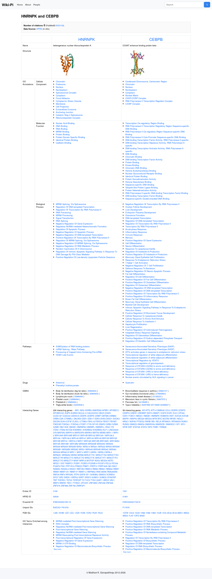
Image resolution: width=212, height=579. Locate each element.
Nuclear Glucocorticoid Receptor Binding (143, 173)
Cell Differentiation (133, 243)
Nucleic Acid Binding (65, 123)
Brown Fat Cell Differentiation (138, 299)
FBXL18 (91, 421)
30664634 (92, 390)
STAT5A (136, 426)
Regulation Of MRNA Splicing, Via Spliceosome (77, 240)
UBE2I (106, 480)
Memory (129, 237)
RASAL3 (65, 468)
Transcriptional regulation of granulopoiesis (144, 363)
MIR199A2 (114, 440)
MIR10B (84, 435)
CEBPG (126, 413)
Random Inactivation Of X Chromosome (74, 248)
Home (20, 4)
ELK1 (175, 413)
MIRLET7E (90, 457)
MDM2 (103, 432)
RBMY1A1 (64, 471)
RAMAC (56, 468)
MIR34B (97, 449)
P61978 (65, 507)
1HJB (158, 512)
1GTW (125, 512)
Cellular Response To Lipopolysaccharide (143, 315)
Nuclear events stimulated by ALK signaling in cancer (149, 377)
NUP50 (133, 421)
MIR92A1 (57, 454)
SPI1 (183, 424)
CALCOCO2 (92, 413)
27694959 (160, 393)
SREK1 (67, 477)
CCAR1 (107, 413)
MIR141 (82, 438)
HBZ (62, 426)
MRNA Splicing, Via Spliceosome (71, 204)
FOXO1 (132, 415)
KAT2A (178, 415)
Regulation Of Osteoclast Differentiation (143, 285)
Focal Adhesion (63, 98)
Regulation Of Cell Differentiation (140, 276)
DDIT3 (149, 413)
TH (83, 480)
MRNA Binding (62, 131)
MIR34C (105, 449)
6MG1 (180, 512)
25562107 (162, 390)
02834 (56, 496)
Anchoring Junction (64, 112)
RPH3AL (69, 474)
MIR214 (86, 446)
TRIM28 (162, 426)
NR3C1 (126, 421)
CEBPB (156, 39)
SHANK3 (94, 474)
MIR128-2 (109, 435)
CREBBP (142, 413)
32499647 (164, 404)
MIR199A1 (104, 440)
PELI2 (108, 463)
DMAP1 (156, 413)
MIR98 (80, 454)
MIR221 (94, 446)
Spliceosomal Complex (66, 92)
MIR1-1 (109, 432)
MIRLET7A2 (101, 454)
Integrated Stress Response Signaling (142, 332)
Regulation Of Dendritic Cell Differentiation (144, 340)
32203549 (78, 404)
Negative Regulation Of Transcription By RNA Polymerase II (152, 204)
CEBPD (181, 410)
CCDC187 (57, 415)
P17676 (126, 507)
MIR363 (112, 449)
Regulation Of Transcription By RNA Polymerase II (78, 209)
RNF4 (62, 474)
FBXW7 (113, 421)
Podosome (60, 84)
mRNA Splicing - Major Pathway (70, 349)
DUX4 (63, 421)
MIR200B (92, 443)
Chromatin (60, 81)
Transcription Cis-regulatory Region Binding (144, 123)
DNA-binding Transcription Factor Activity (143, 159)
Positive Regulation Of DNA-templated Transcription (148, 290)
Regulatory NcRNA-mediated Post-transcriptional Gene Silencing (85, 526)
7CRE (83, 512)
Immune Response (133, 234)
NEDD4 (104, 460)
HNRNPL (91, 426)
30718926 (155, 404)
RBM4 (95, 468)
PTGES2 (140, 421)
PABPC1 (69, 463)
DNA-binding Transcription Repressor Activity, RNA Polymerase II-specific (155, 144)
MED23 (148, 418)
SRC (61, 477)
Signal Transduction (65, 218)
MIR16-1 (65, 440)
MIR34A (89, 449)
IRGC (107, 426)
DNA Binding (61, 125)
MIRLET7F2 (112, 457)
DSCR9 (56, 421)
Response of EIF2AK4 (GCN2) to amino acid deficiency (150, 365)
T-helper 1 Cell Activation (136, 262)
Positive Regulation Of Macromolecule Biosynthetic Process (152, 548)
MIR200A (83, 443)
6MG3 (125, 515)
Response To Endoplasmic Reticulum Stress (145, 259)
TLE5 (87, 480)
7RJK (94, 512)
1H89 (148, 512)
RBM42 (109, 468)
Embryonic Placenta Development (140, 212)
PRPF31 (94, 466)
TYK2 (93, 480)
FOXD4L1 (66, 424)
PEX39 (115, 463)
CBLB (101, 413)
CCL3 (167, 410)
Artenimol (60, 382)
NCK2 (97, 460)
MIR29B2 (66, 449)
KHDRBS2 (87, 429)
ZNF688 (64, 485)
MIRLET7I (68, 460)
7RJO (100, 512)
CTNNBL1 (68, 418)
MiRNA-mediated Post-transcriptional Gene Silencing (79, 521)
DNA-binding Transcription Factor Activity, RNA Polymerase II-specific (157, 139)
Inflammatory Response (136, 232)
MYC (160, 418)
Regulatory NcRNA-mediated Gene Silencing (76, 532)
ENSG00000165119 (62, 501)
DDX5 (97, 418)
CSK (61, 418)
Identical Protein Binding (67, 139)
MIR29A (116, 446)
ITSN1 (56, 429)
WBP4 (56, 482)
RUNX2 (126, 424)
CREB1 (133, 413)
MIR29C (74, 449)
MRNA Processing (64, 215)
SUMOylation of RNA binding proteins (73, 346)
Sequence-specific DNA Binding (139, 184)
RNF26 (56, 474)
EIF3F (69, 421)
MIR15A (113, 438)
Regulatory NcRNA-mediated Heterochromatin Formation (81, 226)
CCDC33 (66, 415)
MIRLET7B (58, 457)
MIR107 (76, 435)
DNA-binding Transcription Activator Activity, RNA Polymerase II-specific (154, 150)
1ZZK (77, 512)
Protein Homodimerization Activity (140, 179)
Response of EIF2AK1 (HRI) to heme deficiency (147, 371)
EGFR (163, 413)
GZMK (56, 426)
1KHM (61, 512)
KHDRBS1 (77, 429)
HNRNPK (86, 39)
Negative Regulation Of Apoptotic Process (75, 232)
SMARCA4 (150, 424)
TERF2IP (77, 480)
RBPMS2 (91, 471)
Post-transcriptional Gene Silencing (72, 529)
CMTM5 (105, 415)
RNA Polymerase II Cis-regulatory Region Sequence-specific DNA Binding (155, 133)
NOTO (110, 460)
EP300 (181, 413)
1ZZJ (71, 512)
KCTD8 (69, 429)
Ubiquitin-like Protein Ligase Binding (141, 187)
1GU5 (137, 512)
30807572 (161, 399)
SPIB (125, 426)
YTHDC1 (76, 482)
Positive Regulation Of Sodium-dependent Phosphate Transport (153, 338)
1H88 (142, 512)
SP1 (178, 424)
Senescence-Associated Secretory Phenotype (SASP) (149, 346)
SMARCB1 (160, 424)
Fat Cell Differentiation (135, 273)
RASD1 (72, 468)
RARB (148, 421)
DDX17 (91, 418)
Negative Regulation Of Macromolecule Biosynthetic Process (83, 546)
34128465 (143, 401)
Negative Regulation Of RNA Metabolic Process (77, 245)
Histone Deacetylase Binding (138, 181)
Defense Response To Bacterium (140, 268)
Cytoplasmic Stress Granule (68, 101)
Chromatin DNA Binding (136, 167)
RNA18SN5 (101, 471)
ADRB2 (88, 410)
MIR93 (74, 454)
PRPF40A (102, 466)
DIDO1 (109, 418)
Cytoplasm (60, 95)
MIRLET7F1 (100, 457)
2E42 (169, 512)
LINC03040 (113, 429)
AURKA (74, 413)
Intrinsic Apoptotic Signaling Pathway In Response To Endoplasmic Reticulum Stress (155, 309)
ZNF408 (101, 482)
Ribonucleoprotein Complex (68, 117)
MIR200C (101, 443)
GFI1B (95, 424)
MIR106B (68, 435)
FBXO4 (98, 421)
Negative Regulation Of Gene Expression (74, 223)
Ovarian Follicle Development (138, 206)
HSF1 (171, 415)
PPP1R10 (70, 466)
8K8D (142, 515)
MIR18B (95, 440)
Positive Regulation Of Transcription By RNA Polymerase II (82, 237)
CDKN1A (75, 415)
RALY (114, 466)
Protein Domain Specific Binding (70, 137)
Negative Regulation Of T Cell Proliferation (144, 265)
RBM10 (88, 468)
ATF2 (147, 410)
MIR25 (109, 446)
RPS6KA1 (166, 421)
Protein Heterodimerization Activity (141, 190)
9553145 (59, 25)
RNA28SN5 (112, 471)
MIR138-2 (66, 438)
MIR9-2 (101, 452)
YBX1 (69, 482)
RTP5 (76, 474)
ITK (112, 426)
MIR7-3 (87, 452)
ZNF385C (93, 482)
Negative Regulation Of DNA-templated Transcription (79, 234)
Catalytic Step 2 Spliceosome (69, 114)
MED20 (141, 418)
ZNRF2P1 (80, 485)
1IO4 (164, 512)
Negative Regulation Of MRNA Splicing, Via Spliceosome (81, 243)
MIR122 (91, 435)
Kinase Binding (132, 165)
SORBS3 (110, 474)
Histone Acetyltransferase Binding (140, 170)
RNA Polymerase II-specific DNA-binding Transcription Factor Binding (156, 193)
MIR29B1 (57, 449)
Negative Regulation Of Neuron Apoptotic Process (147, 271)
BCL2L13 (82, 413)
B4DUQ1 (57, 507)
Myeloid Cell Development (137, 304)
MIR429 (56, 452)
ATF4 (153, 410)
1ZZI (67, 512)
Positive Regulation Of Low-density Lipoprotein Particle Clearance (85, 257)
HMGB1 (72, 426)
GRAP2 (102, 424)
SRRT (81, 477)
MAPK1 (126, 418)
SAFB (82, 474)
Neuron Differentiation (135, 245)
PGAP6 (56, 466)
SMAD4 (141, 424)
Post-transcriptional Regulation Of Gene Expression (79, 537)
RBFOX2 (81, 468)
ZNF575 (56, 485)
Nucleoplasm (62, 89)
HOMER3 (164, 415)
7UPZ (136, 515)
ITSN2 (62, 429)
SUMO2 (103, 477)
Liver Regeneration (133, 327)
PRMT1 (86, 466)
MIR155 (105, 438)
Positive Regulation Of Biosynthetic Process (145, 540)
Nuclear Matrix (131, 95)
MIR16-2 (73, 440)
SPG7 (56, 477)
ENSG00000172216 (131, 501)
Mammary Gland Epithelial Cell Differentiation (145, 301)
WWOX (62, 482)
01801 (125, 496)
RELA (158, 421)
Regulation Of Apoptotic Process (70, 229)
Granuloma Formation (135, 215)
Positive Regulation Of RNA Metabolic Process (146, 529)
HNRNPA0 (81, 426)
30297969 (146, 404)
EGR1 (169, 413)
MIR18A (87, 440)
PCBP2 (84, 463)
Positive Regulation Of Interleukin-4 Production (146, 254)
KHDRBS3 (97, 429)
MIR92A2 (66, 454)
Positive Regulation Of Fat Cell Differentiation (145, 279)
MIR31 (82, 449)
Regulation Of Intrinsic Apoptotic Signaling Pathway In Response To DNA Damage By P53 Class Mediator (86, 253)
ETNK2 (83, 421)
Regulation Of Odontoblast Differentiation (143, 335)
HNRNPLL (100, 426)
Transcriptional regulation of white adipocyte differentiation (151, 354)
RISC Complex (62, 523)
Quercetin (129, 382)
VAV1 (112, 480)
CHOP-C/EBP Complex (135, 98)
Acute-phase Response (135, 229)
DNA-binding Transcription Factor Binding (143, 195)
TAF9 (149, 426)
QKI (109, 466)
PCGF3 (101, 463)
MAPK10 (70, 432)
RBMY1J (83, 471)
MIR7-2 (80, 452)
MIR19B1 (65, 443)
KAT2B (185, 415)
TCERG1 (62, 480)
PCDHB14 (92, 463)
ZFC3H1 (84, 482)
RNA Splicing (62, 220)
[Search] (207, 4)
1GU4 (131, 512)
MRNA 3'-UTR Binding (66, 543)
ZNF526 (109, 482)
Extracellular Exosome (66, 109)
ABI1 (77, 410)
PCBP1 (77, 463)
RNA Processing (63, 212)
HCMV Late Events (64, 354)
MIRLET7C (69, 457)
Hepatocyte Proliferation (136, 324)
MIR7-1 (73, 452)
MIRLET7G (58, 460)
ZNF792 (72, 485)
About (28, 4)
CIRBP (98, 415)
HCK (66, 426)
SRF (130, 426)
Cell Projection (62, 106)
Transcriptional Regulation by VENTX (142, 360)
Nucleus (59, 87)
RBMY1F (74, 471)
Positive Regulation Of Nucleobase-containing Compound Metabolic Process (155, 533)
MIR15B (56, 440)
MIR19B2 (74, 443)
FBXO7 (106, 421)
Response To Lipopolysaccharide (140, 248)
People (36, 4)
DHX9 (103, 418)
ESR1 (125, 415)
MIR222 (101, 446)
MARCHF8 (79, 432)
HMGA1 (139, 415)
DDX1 (84, 418)
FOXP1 (83, 424)
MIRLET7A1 (89, 454)
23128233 (156, 396)
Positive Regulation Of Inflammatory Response (146, 296)
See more (57, 549)
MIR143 (90, 438)
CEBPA (83, 415)
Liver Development (133, 209)
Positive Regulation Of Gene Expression (143, 240)
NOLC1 (180, 418)
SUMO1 (95, 477)
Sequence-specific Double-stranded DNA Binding (147, 198)
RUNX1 (184, 421)
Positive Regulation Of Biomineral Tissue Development (150, 313)
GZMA (115, 424)
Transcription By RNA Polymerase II (141, 226)
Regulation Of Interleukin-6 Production (142, 251)
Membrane (60, 103)
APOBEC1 (114, 410)
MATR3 (95, 432)
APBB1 (105, 410)
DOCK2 (116, 418)
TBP (55, 480)
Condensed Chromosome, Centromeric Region (146, 81)
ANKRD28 (96, 410)
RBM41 (102, 468)
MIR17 (80, 440)
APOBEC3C (58, 413)
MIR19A (56, 443)
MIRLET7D (79, 457)
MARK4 (88, 432)
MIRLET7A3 (112, 454)
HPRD (39, 28)
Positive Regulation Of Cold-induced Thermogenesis (148, 329)
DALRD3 (77, 418)
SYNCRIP (111, 477)
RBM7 (116, 468)
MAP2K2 (61, 432)
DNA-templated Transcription (138, 218)
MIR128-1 (100, 435)
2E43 (174, 512)
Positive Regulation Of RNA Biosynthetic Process (147, 523)
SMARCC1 (171, 424)
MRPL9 (82, 460)
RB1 (153, 421)
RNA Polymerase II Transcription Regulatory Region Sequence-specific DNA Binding (157, 127)
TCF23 (69, 480)
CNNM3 (112, 415)
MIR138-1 (57, 438)
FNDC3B (57, 424)
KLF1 (105, 429)
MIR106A (59, 435)
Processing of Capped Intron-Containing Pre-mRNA (79, 352)
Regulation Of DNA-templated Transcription (75, 206)
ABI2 (82, 410)
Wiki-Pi (7, 4)
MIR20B (72, 446)
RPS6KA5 (176, 421)
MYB (154, 418)
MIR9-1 (94, 452)
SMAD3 (102, 474)
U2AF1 (99, 480)
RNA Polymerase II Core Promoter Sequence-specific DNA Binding (155, 137)
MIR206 (56, 446)
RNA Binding (61, 128)
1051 (125, 491)
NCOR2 (165, 418)
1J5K (55, 512)
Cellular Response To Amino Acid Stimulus (144, 318)
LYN (55, 432)
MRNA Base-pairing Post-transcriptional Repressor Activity (82, 535)
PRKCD (78, 466)
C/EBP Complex (132, 103)
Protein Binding (63, 134)
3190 (55, 491)
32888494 (78, 396)
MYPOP (90, 460)
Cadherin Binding (63, 142)
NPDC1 (56, 463)
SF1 (88, 474)
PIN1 (63, 466)
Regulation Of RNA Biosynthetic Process (143, 546)
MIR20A (64, 446)
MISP (76, 460)
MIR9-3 (108, 452)
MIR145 (98, 438)
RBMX (56, 471)
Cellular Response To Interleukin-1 (140, 321)
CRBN (56, 418)
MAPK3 (133, 418)
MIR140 (75, 438)
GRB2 (108, 424)
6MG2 (186, 512)
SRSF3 (88, 477)
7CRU (88, 512)
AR (143, 410)
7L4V (131, 515)
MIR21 (79, 446)
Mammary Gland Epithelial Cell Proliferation (145, 257)
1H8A (153, 512)
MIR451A (65, 452)
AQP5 (67, 413)
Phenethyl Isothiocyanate (67, 385)
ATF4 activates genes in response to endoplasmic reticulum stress (155, 352)
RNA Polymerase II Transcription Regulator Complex (149, 101)
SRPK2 (74, 477)
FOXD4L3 (75, 424)
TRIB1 (156, 426)
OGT (62, 463)
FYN (89, 424)
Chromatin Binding (133, 156)
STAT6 (144, 426)
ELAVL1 (76, 421)
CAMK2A (160, 410)
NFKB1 (173, 418)
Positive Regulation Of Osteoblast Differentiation (147, 282)
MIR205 (109, 443)
